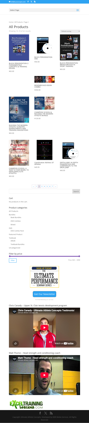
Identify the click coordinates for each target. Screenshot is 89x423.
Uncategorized (14, 248)
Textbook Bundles (17, 244)
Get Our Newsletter (44, 294)
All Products (18, 22)
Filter (13, 260)
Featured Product (15, 234)
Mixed (13, 224)
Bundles (12, 215)
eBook (13, 241)
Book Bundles (16, 217)
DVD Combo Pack (17, 231)
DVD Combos (16, 221)
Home (11, 22)
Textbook (12, 238)
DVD (10, 228)
